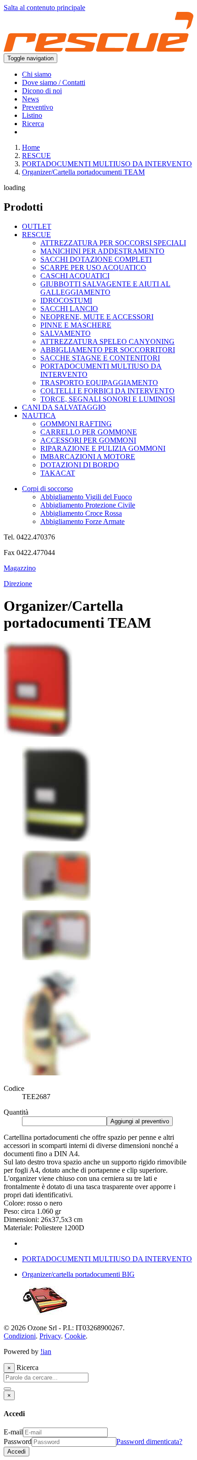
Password (18, 1441)
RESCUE (36, 155)
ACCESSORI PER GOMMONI (88, 440)
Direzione (18, 583)
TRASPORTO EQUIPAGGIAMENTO (99, 382)
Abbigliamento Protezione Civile (87, 505)
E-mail (13, 1432)
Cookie (75, 1336)
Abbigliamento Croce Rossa (81, 513)
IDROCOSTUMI (66, 300)
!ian (45, 1351)
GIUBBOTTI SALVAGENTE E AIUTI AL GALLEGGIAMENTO (105, 288)
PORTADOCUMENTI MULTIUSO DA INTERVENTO (107, 164)
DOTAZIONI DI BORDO (79, 465)
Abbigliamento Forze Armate (82, 521)
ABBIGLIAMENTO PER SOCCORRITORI (107, 350)
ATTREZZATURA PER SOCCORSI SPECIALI (113, 243)
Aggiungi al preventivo (139, 1121)
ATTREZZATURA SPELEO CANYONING (107, 341)
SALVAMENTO (65, 333)
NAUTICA (39, 415)
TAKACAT (57, 473)
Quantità (16, 1112)
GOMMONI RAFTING (76, 424)
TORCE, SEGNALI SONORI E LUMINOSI (107, 399)
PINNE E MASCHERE (75, 325)
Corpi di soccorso (47, 488)
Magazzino (20, 568)
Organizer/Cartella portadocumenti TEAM (83, 172)
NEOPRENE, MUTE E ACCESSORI (96, 317)
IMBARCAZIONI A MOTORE (87, 456)
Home (31, 147)
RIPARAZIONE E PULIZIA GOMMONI (102, 448)
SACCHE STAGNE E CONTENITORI (100, 358)
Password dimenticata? (149, 1441)
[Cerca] (7, 1388)
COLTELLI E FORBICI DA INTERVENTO (107, 391)
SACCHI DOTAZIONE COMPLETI (96, 259)
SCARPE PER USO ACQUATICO (93, 267)
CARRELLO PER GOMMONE (88, 432)
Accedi (16, 1451)
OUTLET (36, 226)
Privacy (50, 1336)
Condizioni (20, 1336)
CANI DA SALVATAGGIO (64, 407)
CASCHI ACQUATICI (74, 276)
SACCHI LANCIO (69, 308)
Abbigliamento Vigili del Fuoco (86, 497)
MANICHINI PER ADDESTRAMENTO (102, 251)
